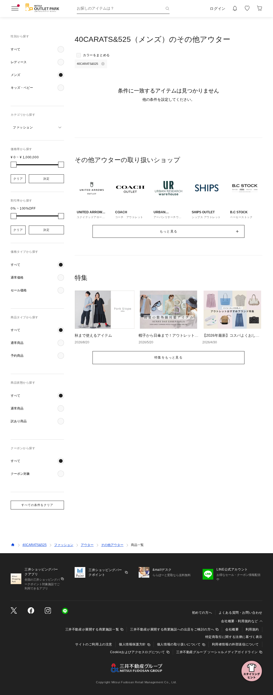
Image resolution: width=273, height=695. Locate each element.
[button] (37, 49)
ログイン (218, 8)
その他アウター (112, 545)
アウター (87, 545)
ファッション (63, 545)
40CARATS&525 (34, 545)
